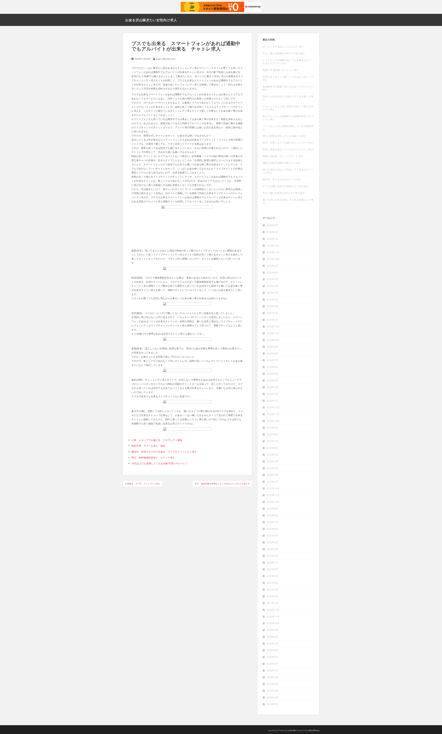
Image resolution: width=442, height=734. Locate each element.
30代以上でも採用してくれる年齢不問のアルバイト (159, 463)
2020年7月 (272, 643)
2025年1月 (272, 319)
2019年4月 (272, 697)
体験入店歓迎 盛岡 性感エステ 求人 (282, 162)
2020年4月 (272, 663)
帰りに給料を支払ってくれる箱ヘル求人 (284, 135)
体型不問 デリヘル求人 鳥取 (148, 445)
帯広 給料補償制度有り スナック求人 (153, 457)
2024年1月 (272, 400)
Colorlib (292, 730)
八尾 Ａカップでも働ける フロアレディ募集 (156, 440)
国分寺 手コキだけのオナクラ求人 (282, 179)
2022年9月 (272, 508)
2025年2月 (272, 313)
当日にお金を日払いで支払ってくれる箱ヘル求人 (288, 98)
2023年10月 (273, 421)
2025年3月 (272, 306)
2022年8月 (272, 515)
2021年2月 (272, 596)
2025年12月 (273, 245)
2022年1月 (272, 562)
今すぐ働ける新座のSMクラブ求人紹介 (284, 193)
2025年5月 (272, 292)
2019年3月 (272, 704)
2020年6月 (272, 650)
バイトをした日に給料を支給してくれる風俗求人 (288, 127)
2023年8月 (272, 434)
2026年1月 (272, 238)
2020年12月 (273, 609)
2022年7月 (272, 522)
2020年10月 (273, 623)
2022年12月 (273, 488)
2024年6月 (272, 367)
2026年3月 (272, 225)
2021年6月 (272, 569)
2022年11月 (273, 495)
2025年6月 (272, 286)
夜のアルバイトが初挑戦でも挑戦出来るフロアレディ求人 (288, 117)
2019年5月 (272, 690)
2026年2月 (272, 232)
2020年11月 (273, 616)
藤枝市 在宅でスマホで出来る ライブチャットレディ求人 (164, 451)
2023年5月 (272, 454)
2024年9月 (272, 346)
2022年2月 (272, 555)
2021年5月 (272, 576)
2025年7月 (272, 279)
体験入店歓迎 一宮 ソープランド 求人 (283, 156)
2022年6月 (272, 528)
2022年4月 (272, 542)
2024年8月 (272, 353)
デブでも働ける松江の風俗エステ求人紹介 (286, 186)
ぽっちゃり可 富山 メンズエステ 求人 (283, 46)
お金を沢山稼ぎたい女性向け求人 (151, 20)
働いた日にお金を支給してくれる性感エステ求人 (288, 201)
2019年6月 (272, 684)
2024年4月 (272, 380)
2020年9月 (272, 630)
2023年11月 (273, 414)
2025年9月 (272, 265)
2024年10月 (273, 340)
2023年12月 (273, 407)
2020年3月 (272, 670)
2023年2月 (272, 474)
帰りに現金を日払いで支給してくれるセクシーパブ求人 (288, 171)
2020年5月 (272, 657)
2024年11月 (273, 333)
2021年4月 (272, 582)
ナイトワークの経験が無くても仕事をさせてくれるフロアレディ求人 (288, 61)
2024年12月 (273, 326)
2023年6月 (272, 447)
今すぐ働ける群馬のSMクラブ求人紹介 (284, 53)
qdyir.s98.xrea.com (165, 58)
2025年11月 (273, 252)
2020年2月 (272, 677)
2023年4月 (272, 461)
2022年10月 (273, 501)
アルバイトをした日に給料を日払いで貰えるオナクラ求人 (288, 108)
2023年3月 (272, 468)
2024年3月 (272, 387)
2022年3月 (272, 549)
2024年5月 (272, 373)
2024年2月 (272, 394)
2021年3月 (272, 589)
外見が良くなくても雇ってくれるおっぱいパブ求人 (288, 78)
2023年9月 (272, 427)
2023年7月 (272, 441)
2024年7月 (272, 360)
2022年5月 (272, 535)
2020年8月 (272, 636)
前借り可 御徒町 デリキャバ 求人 (281, 70)
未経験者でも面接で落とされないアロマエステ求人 (288, 88)
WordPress (314, 730)
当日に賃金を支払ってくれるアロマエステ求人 (288, 149)
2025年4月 (272, 299)
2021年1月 (272, 603)
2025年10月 (273, 259)
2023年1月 (272, 481)
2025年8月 (272, 272)
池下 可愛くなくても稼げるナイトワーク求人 (288, 142)
